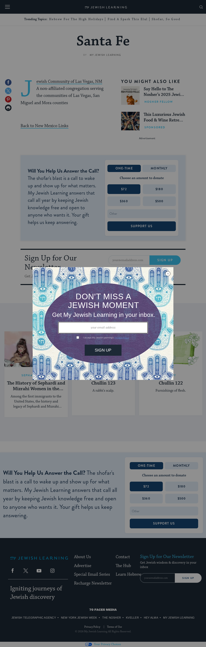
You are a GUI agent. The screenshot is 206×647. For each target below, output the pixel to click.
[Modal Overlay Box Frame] (103, 323)
